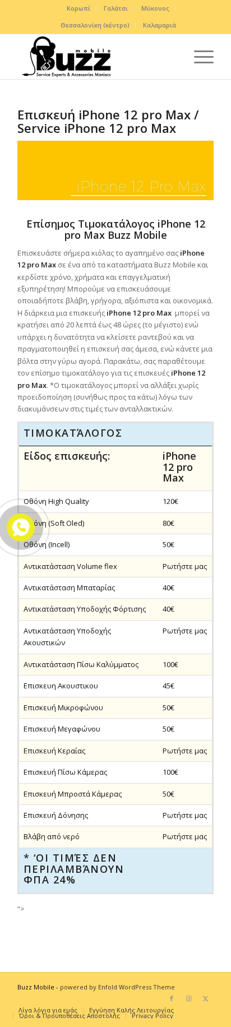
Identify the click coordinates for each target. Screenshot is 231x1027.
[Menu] (198, 56)
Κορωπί (78, 8)
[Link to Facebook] (171, 998)
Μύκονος (155, 8)
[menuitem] (78, 8)
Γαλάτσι (116, 8)
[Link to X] (205, 998)
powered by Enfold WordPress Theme (117, 987)
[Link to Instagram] (188, 998)
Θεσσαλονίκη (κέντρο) (95, 25)
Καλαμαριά (159, 25)
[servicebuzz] (95, 56)
